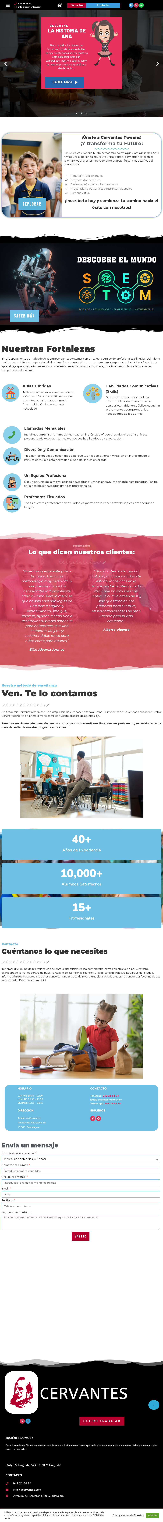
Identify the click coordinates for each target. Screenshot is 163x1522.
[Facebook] (131, 5)
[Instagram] (136, 5)
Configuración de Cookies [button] (128, 1515)
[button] (8, 5)
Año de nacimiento (14, 1177)
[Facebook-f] (92, 1118)
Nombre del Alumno (15, 1165)
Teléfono (8, 1200)
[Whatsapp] (141, 5)
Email (5, 1188)
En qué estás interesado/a (18, 1153)
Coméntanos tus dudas (16, 1212)
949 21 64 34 (111, 1096)
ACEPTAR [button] (152, 1516)
